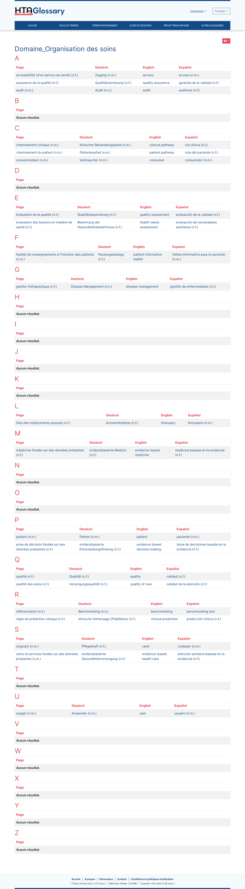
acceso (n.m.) (189, 75)
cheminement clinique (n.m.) (37, 145)
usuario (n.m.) (184, 713)
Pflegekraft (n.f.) (94, 646)
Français (220, 11)
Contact (122, 879)
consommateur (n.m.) (32, 160)
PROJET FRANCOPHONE (176, 25)
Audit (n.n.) (103, 90)
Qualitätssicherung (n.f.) (113, 83)
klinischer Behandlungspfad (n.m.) (105, 145)
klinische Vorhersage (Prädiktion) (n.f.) (107, 619)
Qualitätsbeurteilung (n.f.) (97, 215)
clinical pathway (162, 145)
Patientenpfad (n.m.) (95, 152)
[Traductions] (226, 41)
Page (20, 67)
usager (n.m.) (26, 713)
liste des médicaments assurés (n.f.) (43, 423)
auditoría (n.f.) (189, 90)
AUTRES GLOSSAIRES (212, 25)
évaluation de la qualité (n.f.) (37, 215)
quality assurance (156, 83)
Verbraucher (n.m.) (94, 160)
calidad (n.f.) (175, 576)
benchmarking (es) (201, 611)
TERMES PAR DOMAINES (104, 25)
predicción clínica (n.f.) (204, 619)
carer (146, 646)
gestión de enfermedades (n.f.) (193, 286)
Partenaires (106, 879)
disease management (142, 286)
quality (135, 576)
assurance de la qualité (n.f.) (37, 83)
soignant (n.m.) (27, 646)
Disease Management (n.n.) (91, 286)
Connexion (197, 11)
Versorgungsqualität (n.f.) (88, 584)
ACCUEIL (32, 25)
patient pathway (162, 152)
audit (146, 90)
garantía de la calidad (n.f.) (199, 83)
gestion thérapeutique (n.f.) (36, 286)
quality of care (141, 584)
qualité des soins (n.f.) (32, 584)
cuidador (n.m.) (189, 646)
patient (142, 537)
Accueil (76, 879)
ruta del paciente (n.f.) (201, 152)
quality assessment (154, 215)
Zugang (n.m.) (105, 75)
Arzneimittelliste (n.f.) (122, 423)
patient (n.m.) (26, 537)
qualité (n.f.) (25, 576)
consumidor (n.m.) (198, 160)
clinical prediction (164, 619)
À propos (89, 879)
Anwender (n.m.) (84, 713)
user (143, 713)
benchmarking (161, 611)
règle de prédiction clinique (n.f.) (40, 619)
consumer (157, 160)
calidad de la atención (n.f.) (186, 584)
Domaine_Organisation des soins (65, 49)
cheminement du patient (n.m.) (39, 152)
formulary (168, 423)
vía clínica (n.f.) (196, 145)
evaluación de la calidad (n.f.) (198, 215)
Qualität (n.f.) (79, 576)
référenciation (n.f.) (30, 611)
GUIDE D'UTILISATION (141, 25)
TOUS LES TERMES (68, 25)
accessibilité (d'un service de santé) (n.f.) (47, 75)
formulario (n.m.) (200, 423)
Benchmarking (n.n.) (93, 611)
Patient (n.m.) (90, 537)
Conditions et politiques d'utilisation (152, 879)
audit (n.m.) (24, 90)
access (148, 75)
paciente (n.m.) (188, 537)
